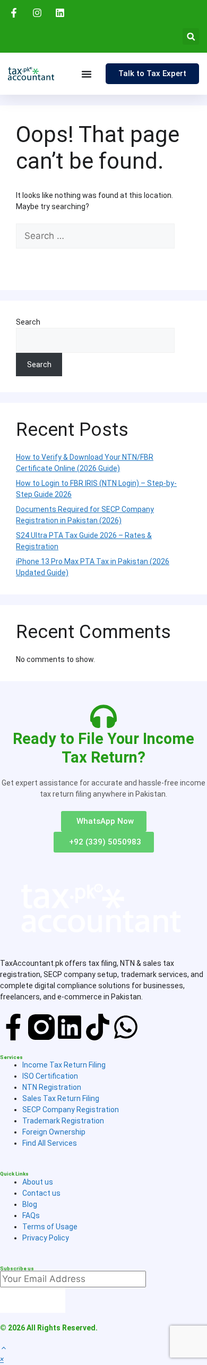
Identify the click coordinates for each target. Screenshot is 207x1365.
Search (28, 322)
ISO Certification (50, 1076)
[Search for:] (95, 236)
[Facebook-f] (13, 1027)
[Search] (31, 261)
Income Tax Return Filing (64, 1065)
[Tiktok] (97, 1027)
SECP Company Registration (70, 1109)
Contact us (41, 1193)
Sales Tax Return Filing (60, 1098)
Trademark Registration (63, 1120)
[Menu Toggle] (86, 74)
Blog (29, 1204)
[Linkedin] (69, 1027)
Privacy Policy (45, 1238)
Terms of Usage (49, 1226)
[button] (191, 36)
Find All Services (49, 1143)
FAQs (31, 1215)
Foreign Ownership (53, 1132)
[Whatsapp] (126, 1027)
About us (37, 1182)
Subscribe (32, 1299)
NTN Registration (51, 1087)
